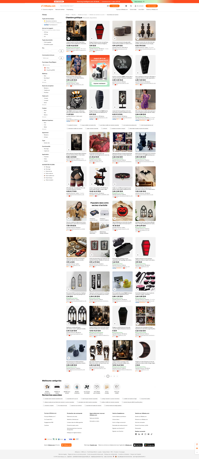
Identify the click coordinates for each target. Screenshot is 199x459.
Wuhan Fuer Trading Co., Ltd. (73, 265)
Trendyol (116, 452)
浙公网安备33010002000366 (125, 456)
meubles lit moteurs (72, 125)
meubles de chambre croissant (118, 128)
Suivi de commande (140, 422)
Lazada (99, 452)
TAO (112, 452)
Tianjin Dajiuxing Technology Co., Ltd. (75, 194)
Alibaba (67, 14)
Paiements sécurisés (72, 416)
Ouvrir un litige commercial (118, 422)
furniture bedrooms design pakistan (113, 405)
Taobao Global (106, 452)
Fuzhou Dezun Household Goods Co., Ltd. (145, 49)
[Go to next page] (117, 376)
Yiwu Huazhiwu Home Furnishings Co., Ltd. (76, 160)
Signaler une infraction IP (118, 428)
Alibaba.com (128, 445)
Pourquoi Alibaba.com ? (50, 416)
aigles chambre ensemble (92, 128)
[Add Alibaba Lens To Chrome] (66, 445)
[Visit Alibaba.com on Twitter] (142, 434)
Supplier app (93, 445)
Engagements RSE (48, 422)
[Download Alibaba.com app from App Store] (138, 445)
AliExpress (77, 452)
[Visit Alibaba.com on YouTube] (148, 434)
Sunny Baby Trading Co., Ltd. (96, 161)
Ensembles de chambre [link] (112, 14)
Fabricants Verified (94, 418)
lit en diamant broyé (62, 405)
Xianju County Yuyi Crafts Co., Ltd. (120, 83)
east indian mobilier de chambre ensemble (109, 125)
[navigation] (53, 195)
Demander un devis (94, 421)
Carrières (46, 425)
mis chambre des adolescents (130, 125)
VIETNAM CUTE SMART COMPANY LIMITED (99, 194)
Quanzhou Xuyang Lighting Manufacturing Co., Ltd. (122, 117)
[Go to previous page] (104, 376)
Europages (122, 452)
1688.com (83, 452)
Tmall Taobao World (92, 452)
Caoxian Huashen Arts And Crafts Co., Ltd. (145, 83)
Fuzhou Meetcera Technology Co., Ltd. (144, 161)
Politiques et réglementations (74, 432)
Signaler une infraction (117, 431)
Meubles (74, 14)
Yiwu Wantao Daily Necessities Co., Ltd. (144, 118)
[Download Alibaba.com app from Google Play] (149, 445)
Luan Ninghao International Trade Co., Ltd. (122, 195)
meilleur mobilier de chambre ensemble (110, 402)
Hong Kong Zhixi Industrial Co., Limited (75, 229)
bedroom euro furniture (76, 405)
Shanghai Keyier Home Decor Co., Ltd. (98, 265)
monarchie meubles (145, 398)
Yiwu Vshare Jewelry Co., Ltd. (142, 230)
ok (61, 51)
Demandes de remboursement (119, 425)
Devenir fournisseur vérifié (141, 425)
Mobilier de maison (82, 14)
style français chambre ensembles (89, 398)
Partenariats (138, 428)
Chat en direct (115, 419)
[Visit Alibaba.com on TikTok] (152, 434)
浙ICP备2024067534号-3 (139, 456)
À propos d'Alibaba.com (50, 413)
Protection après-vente (72, 425)
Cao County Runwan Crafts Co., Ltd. (121, 266)
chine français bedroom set (147, 125)
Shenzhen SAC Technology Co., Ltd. (75, 84)
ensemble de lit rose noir (72, 398)
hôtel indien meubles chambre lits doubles (139, 128)
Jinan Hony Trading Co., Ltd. (96, 50)
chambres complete (49, 405)
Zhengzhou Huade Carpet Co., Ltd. (120, 229)
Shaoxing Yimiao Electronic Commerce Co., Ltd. (122, 161)
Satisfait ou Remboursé (72, 419)
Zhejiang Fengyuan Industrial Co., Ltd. (98, 117)
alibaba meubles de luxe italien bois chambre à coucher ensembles (59, 402)
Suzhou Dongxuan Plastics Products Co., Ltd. (76, 50)
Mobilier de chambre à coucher (97, 14)
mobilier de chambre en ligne (130, 398)
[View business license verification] (113, 456)
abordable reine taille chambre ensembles (88, 402)
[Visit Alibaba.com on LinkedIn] (139, 434)
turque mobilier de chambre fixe (89, 125)
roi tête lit (105, 128)
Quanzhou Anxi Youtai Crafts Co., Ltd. (144, 194)
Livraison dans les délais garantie (75, 422)
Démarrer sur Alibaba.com (141, 419)
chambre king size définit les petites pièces (132, 402)
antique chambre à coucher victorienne (110, 398)
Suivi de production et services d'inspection (74, 429)
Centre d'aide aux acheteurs (119, 416)
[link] (197, 444)
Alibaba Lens (51, 445)
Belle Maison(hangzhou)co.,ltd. (119, 49)
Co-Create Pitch (48, 419)
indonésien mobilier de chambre (75, 128)
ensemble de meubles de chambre (93, 405)
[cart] (131, 6)
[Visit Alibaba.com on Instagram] (145, 434)
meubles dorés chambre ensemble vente (54, 398)
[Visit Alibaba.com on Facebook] (136, 434)
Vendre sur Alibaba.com (141, 416)
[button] (108, 6)
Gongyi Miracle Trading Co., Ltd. (74, 119)
